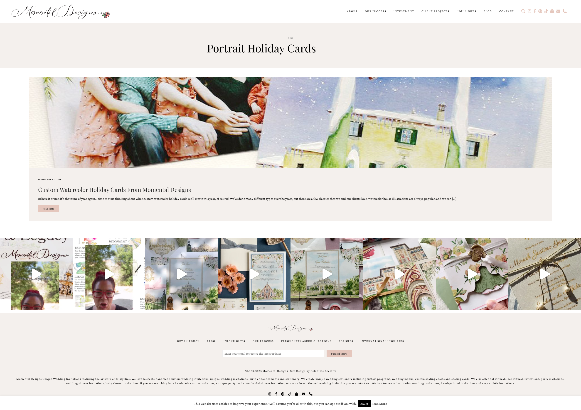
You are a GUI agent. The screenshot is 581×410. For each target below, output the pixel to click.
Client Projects (435, 11)
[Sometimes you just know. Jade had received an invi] (326, 274)
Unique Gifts (234, 341)
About (352, 11)
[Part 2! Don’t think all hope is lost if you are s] (36, 274)
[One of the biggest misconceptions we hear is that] (544, 274)
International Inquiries (382, 341)
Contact (506, 11)
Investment (404, 11)
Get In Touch (188, 341)
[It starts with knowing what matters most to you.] (399, 274)
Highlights (466, 11)
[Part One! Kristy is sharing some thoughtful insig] (109, 274)
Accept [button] (364, 403)
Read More (48, 208)
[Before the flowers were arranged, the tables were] (181, 274)
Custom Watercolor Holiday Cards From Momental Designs (114, 189)
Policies (346, 341)
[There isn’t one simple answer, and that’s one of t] (472, 274)
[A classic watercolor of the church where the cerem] (254, 274)
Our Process (375, 11)
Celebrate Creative (323, 371)
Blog (488, 11)
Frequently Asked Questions (306, 341)
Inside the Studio (49, 179)
